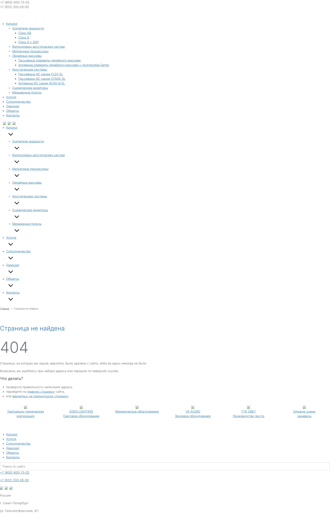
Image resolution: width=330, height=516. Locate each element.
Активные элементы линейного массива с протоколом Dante (63, 65)
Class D (23, 37)
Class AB (24, 33)
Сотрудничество (18, 101)
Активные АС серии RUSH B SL (41, 83)
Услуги (11, 97)
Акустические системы (29, 69)
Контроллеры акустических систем (38, 46)
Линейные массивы (27, 56)
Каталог (12, 24)
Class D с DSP (28, 42)
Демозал (12, 106)
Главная (4, 308)
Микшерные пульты (26, 92)
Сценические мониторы (30, 88)
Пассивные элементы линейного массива (49, 60)
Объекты (12, 111)
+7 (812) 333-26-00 (14, 480)
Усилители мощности (28, 28)
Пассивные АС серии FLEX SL (40, 74)
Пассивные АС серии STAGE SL (42, 79)
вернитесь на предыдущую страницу (40, 396)
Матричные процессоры (30, 51)
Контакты (13, 115)
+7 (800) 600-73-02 (14, 472)
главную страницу (41, 391)
